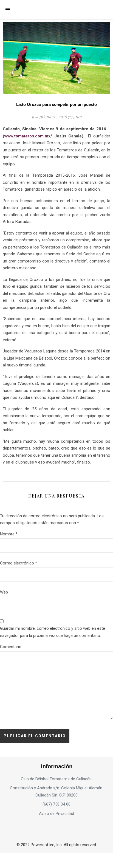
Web (4, 592)
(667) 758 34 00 (56, 804)
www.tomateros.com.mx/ (28, 136)
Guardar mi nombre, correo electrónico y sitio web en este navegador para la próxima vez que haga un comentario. (52, 632)
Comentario (10, 646)
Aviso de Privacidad (56, 813)
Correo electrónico (18, 563)
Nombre (9, 534)
